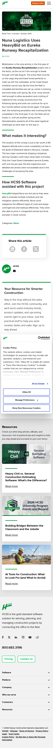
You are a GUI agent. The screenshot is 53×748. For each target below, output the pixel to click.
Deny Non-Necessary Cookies (26, 408)
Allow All (26, 392)
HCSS (6, 56)
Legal (4, 734)
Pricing (8, 659)
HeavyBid (7, 193)
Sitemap (14, 731)
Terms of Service (26, 731)
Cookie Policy (8, 737)
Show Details (38, 383)
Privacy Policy (42, 731)
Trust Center (14, 734)
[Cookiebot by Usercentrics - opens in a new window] (38, 338)
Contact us (26, 659)
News (16, 223)
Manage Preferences (25, 400)
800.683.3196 (12, 647)
